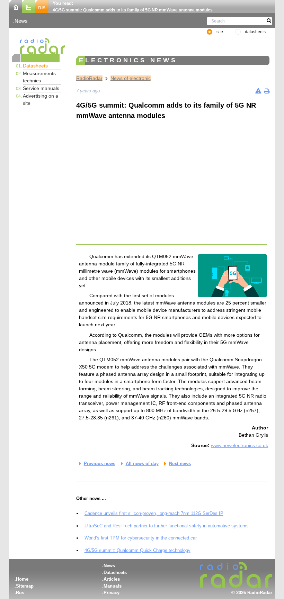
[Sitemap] (28, 6)
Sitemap (25, 586)
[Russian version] (41, 6)
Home (22, 579)
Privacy (111, 592)
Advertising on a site (40, 99)
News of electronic (130, 78)
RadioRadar (89, 78)
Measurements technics (39, 77)
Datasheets (35, 66)
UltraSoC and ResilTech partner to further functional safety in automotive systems (167, 525)
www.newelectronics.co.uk (239, 445)
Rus (20, 592)
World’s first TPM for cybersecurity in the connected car (141, 538)
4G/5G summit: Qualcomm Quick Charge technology (137, 550)
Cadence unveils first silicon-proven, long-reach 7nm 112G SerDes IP (154, 513)
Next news (180, 463)
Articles (112, 579)
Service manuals (41, 88)
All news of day (142, 463)
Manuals (113, 586)
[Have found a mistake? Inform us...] (258, 90)
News (21, 21)
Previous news (99, 463)
